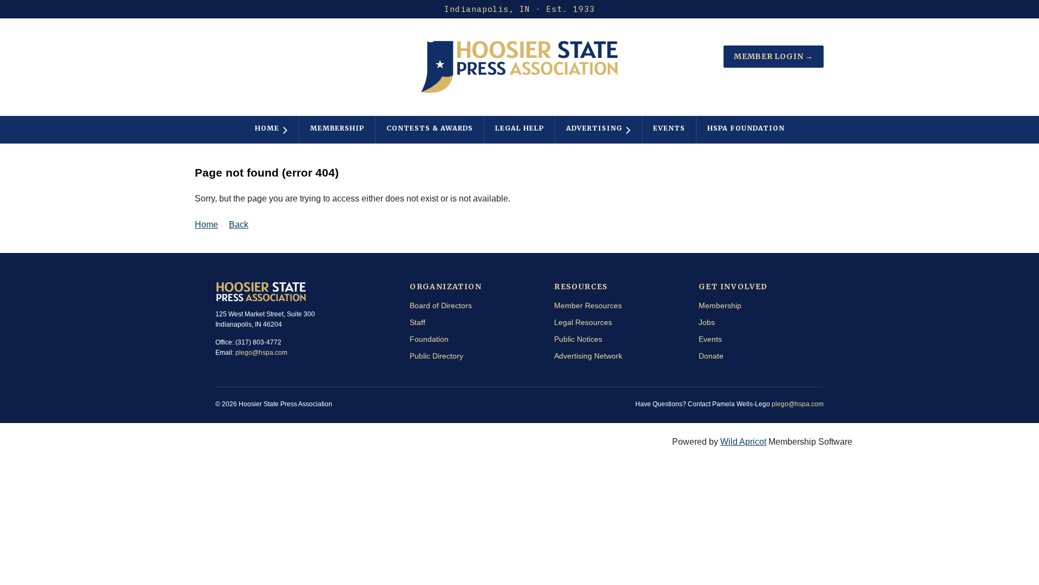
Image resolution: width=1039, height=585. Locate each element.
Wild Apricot (743, 441)
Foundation (429, 339)
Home (206, 224)
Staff (417, 322)
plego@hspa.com (261, 352)
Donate (711, 356)
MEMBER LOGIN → (773, 56)
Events (710, 339)
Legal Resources (583, 322)
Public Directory (436, 356)
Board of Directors (441, 305)
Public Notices (578, 339)
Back (238, 224)
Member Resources (588, 305)
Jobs (707, 322)
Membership (720, 305)
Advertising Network (588, 356)
